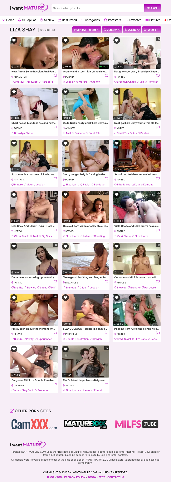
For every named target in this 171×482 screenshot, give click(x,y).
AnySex (70, 128)
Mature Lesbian (35, 184)
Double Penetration (77, 338)
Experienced (44, 338)
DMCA (92, 477)
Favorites (134, 20)
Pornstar (153, 81)
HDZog (18, 231)
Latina (86, 236)
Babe (154, 338)
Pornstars (114, 20)
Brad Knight (124, 338)
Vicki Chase (124, 236)
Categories (92, 20)
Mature (83, 81)
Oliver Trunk (21, 236)
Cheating (99, 236)
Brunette (80, 133)
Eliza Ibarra (72, 184)
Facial (86, 184)
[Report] (55, 76)
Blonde (18, 338)
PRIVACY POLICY (75, 477)
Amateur (19, 81)
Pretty (30, 338)
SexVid (69, 231)
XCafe (120, 128)
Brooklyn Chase (126, 81)
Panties (144, 133)
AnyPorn (19, 179)
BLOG (50, 477)
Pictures (154, 20)
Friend (98, 390)
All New (48, 20)
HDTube (121, 282)
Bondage (99, 184)
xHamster (20, 76)
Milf (142, 81)
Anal (68, 133)
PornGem (71, 334)
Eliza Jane (141, 338)
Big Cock (46, 236)
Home (9, 20)
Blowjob (33, 81)
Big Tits (18, 287)
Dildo (83, 287)
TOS (59, 477)
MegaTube (71, 282)
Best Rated (69, 20)
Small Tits (94, 133)
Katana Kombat (143, 184)
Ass (134, 133)
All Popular (28, 20)
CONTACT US (115, 477)
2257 (101, 477)
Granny (95, 81)
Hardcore (47, 81)
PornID (69, 76)
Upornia (19, 385)
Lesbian (70, 81)
